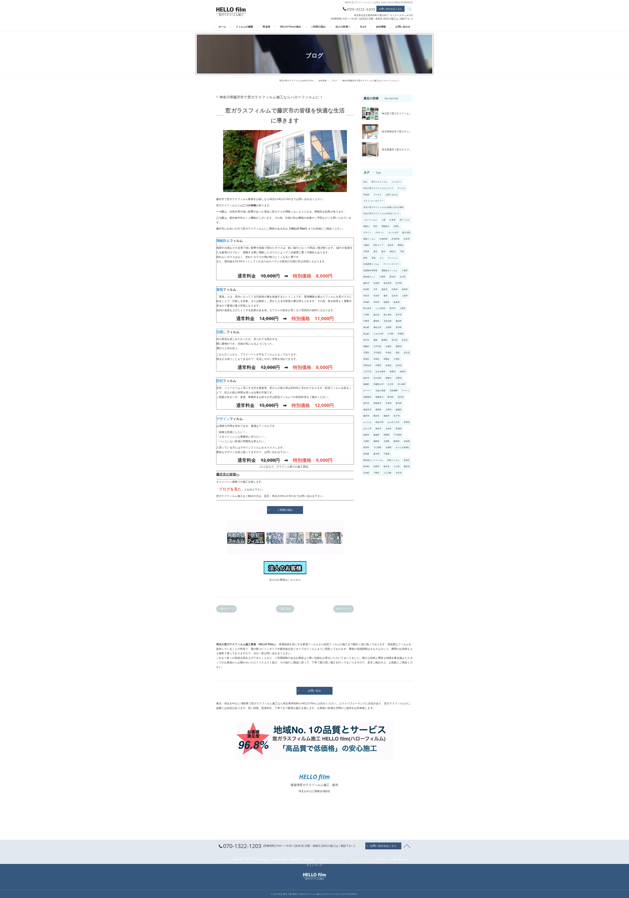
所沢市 (393, 308)
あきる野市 (380, 371)
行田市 (376, 295)
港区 (398, 352)
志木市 (395, 295)
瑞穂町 (366, 384)
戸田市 (366, 251)
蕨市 (386, 295)
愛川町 (391, 397)
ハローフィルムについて (332, 859)
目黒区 (387, 358)
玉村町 (387, 441)
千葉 (402, 251)
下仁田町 (377, 447)
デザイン (367, 232)
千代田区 (377, 352)
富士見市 (367, 308)
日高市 (366, 320)
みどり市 (367, 428)
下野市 (376, 472)
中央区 (389, 352)
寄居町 (401, 333)
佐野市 (376, 466)
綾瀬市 (399, 409)
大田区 (397, 358)
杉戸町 (399, 283)
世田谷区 (367, 365)
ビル (381, 257)
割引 (375, 226)
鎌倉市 (387, 415)
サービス (401, 188)
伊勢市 (407, 422)
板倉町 (376, 434)
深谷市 (391, 245)
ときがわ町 (378, 333)
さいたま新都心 (403, 447)
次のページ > (343, 608)
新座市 (397, 302)
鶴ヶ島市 (388, 314)
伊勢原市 (377, 403)
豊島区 (401, 245)
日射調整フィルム (371, 264)
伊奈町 (366, 302)
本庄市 (366, 339)
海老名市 (367, 409)
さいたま (367, 422)
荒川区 (395, 339)
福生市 (366, 378)
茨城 (373, 257)
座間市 (378, 409)
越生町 (399, 320)
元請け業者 (380, 390)
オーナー (367, 390)
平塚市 (389, 403)
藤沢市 (366, 415)
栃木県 (376, 453)
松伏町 (376, 283)
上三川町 (388, 472)
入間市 (403, 308)
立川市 (391, 384)
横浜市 (376, 415)
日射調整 (394, 390)
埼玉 (365, 181)
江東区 (366, 352)
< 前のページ (226, 608)
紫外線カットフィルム (373, 460)
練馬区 (384, 339)
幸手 (375, 289)
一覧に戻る (285, 608)
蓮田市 (384, 289)
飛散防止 (385, 226)
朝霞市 (387, 302)
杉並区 (389, 365)
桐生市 (378, 428)
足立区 (405, 339)
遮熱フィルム (369, 238)
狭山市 (376, 314)
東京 (375, 251)
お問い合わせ (392, 194)
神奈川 (393, 251)
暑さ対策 (406, 232)
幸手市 (399, 472)
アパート (406, 390)
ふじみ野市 (380, 308)
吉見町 (389, 327)
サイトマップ (314, 865)
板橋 (375, 339)
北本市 (407, 238)
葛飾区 (366, 346)
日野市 (399, 378)
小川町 (391, 333)
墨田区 (399, 346)
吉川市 (403, 276)
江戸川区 (377, 346)
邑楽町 (399, 428)
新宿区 (366, 358)
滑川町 (399, 327)
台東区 (389, 346)
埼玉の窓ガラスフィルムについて (378, 188)
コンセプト (396, 181)
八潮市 (404, 270)
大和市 (389, 409)
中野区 (378, 365)
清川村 (401, 397)
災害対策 (395, 238)
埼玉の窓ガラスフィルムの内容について (381, 213)
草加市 (393, 276)
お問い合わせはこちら (390, 8)
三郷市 (382, 276)
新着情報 (309, 859)
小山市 (397, 466)
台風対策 (383, 238)
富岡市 (366, 447)
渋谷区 (376, 358)
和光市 (376, 302)
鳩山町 (366, 327)
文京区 (407, 352)
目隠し (397, 226)
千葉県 (387, 453)
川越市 (366, 245)
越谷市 (366, 283)
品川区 (399, 365)
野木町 (366, 466)
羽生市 (366, 295)
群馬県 (366, 453)
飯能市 (376, 320)
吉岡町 (389, 447)
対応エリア (378, 245)
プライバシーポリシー (373, 200)
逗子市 (397, 415)
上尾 (383, 219)
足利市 (407, 460)
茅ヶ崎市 (402, 384)
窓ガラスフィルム (380, 181)
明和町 (387, 434)
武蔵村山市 (378, 384)
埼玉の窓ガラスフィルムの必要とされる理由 (383, 207)
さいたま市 (393, 232)
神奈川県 (379, 422)
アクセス (377, 194)
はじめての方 (394, 422)
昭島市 (389, 378)
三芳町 (366, 314)
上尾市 (405, 295)
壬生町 (366, 472)
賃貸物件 (367, 397)
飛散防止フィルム (389, 270)
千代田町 (398, 434)
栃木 (383, 251)
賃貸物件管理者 (370, 270)
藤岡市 (397, 441)
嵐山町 (366, 333)
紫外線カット (369, 276)
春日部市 (388, 283)
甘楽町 (407, 441)
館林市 (366, 434)
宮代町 (366, 289)
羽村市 (403, 371)
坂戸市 (399, 314)
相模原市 (379, 397)
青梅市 (393, 371)
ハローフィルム (370, 219)
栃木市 (387, 466)
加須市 (405, 289)
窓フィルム (405, 219)
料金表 (366, 194)
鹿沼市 (407, 466)
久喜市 (393, 219)
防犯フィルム (393, 460)
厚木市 (366, 403)
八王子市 (367, 371)
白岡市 (395, 289)
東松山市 (377, 327)
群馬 (365, 257)
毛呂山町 (388, 320)
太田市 (389, 428)
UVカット (379, 232)
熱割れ (366, 226)
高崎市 (376, 441)
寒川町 (399, 403)
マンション (393, 257)
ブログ (354, 859)
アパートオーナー (391, 264)
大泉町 (366, 441)
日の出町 (377, 378)
